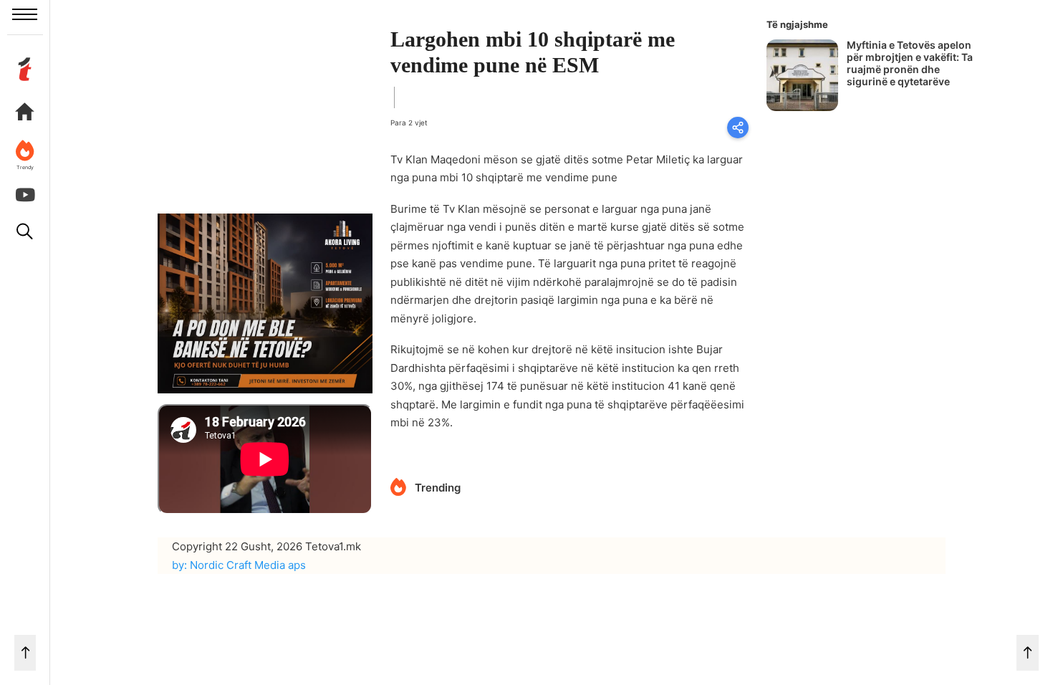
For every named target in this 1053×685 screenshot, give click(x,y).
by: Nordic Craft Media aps (239, 565)
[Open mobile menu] (24, 14)
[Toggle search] (25, 231)
